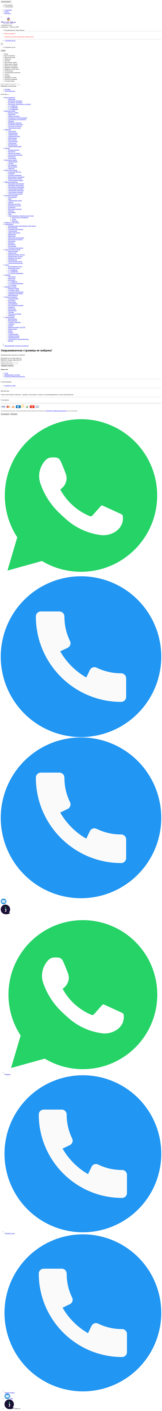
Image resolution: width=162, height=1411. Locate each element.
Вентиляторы (12, 319)
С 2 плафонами (13, 107)
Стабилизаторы (13, 334)
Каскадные (11, 151)
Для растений (12, 231)
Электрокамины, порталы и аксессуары (21, 216)
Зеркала (10, 202)
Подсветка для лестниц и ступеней (19, 104)
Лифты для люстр (14, 116)
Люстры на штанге (14, 153)
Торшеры (7, 275)
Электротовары (9, 317)
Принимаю (14, 414)
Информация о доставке (12, 375)
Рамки (10, 331)
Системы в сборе (13, 290)
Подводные (12, 309)
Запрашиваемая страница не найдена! (16, 346)
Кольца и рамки (13, 112)
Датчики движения (14, 322)
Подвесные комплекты (15, 124)
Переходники (12, 329)
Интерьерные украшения (16, 177)
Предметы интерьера (11, 195)
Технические (12, 143)
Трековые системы (10, 287)
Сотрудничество (9, 91)
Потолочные (12, 158)
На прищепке (12, 165)
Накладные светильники (16, 238)
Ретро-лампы (12, 139)
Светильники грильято (15, 192)
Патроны (11, 121)
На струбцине (12, 167)
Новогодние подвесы (15, 178)
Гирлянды (11, 173)
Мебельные (12, 236)
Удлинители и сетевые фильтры (18, 339)
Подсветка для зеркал (15, 101)
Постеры (11, 210)
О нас (6, 373)
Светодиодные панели (15, 194)
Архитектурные (13, 298)
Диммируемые (13, 134)
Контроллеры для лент (15, 256)
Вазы (10, 199)
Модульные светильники (16, 187)
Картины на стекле (14, 204)
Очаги (14, 219)
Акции (6, 11)
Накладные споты (14, 268)
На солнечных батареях (15, 305)
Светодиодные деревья (15, 180)
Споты (6, 265)
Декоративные (13, 133)
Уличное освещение (10, 297)
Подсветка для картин (15, 102)
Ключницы (11, 207)
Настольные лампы (10, 160)
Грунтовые (11, 300)
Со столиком (12, 285)
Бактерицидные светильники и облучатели (22, 226)
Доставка (7, 89)
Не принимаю (5, 414)
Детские (11, 163)
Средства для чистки (15, 126)
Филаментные (12, 145)
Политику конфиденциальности (56, 411)
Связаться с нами (9, 385)
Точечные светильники (15, 248)
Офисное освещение (11, 182)
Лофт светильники (14, 232)
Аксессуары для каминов (20, 217)
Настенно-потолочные (15, 239)
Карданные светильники (16, 183)
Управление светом (14, 128)
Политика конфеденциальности (14, 376)
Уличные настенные (14, 314)
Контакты (7, 13)
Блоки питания (13, 251)
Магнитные (12, 234)
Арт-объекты (12, 197)
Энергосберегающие (14, 146)
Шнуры (10, 341)
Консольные (12, 302)
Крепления (11, 114)
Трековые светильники (15, 293)
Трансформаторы (13, 337)
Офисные (11, 168)
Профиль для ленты (14, 258)
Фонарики (11, 315)
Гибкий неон (12, 253)
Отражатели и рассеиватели (17, 119)
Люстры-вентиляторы (15, 155)
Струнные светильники (15, 292)
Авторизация (8, 7)
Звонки (10, 325)
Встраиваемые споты (15, 266)
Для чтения (11, 276)
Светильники (8, 224)
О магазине (8, 10)
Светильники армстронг (16, 190)
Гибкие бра (11, 99)
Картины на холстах (14, 205)
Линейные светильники (16, 185)
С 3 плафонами (13, 109)
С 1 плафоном (12, 106)
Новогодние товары (10, 170)
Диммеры (11, 324)
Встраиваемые (13, 227)
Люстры (7, 148)
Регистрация (8, 5)
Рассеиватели (12, 260)
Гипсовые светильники (15, 229)
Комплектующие (9, 111)
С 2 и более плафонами (15, 283)
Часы (10, 214)
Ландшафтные (12, 303)
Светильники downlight (15, 189)
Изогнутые (11, 278)
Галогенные (12, 131)
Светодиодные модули (15, 263)
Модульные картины (15, 209)
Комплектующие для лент (16, 254)
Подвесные (11, 156)
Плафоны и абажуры (15, 123)
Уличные (11, 312)
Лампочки (7, 129)
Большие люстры (13, 150)
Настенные (11, 241)
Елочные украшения (14, 175)
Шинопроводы (13, 295)
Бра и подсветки (9, 97)
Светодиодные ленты (15, 261)
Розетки (10, 332)
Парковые (11, 307)
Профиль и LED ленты (11, 222)
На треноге (11, 280)
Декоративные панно (15, 200)
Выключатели (12, 320)
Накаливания (12, 138)
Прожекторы (12, 310)
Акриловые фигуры (14, 172)
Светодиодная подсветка (12, 249)
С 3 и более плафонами (15, 273)
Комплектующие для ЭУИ (16, 327)
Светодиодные (13, 141)
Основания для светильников (17, 118)
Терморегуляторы (14, 336)
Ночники (11, 243)
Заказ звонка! (14, 30)
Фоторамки (12, 212)
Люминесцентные (14, 136)
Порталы (15, 221)
